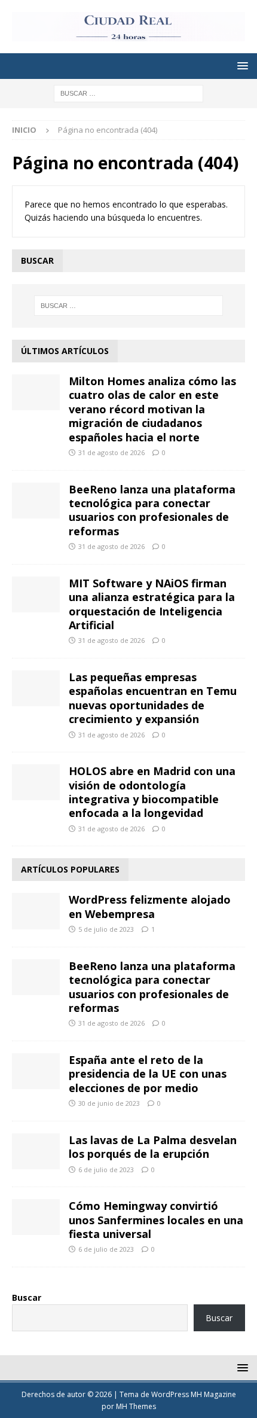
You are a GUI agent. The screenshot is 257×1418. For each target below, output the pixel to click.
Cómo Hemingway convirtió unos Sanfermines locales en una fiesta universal (156, 1220)
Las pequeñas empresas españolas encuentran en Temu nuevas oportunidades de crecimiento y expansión (153, 698)
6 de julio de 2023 (106, 1169)
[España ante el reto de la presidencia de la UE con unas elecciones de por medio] (36, 1071)
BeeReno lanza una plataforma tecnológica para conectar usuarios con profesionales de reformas (152, 510)
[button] (240, 65)
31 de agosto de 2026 (111, 452)
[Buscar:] (128, 92)
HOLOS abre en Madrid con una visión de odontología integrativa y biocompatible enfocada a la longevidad (152, 792)
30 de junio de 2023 (109, 1103)
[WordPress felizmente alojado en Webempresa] (36, 911)
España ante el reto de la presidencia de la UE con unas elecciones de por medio (148, 1074)
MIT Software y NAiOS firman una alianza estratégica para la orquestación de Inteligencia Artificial (152, 604)
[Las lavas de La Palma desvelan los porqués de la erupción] (36, 1151)
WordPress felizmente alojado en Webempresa (150, 906)
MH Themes (136, 1406)
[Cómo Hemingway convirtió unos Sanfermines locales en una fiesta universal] (36, 1217)
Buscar (26, 1297)
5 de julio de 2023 (106, 929)
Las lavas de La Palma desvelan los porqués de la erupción (153, 1147)
